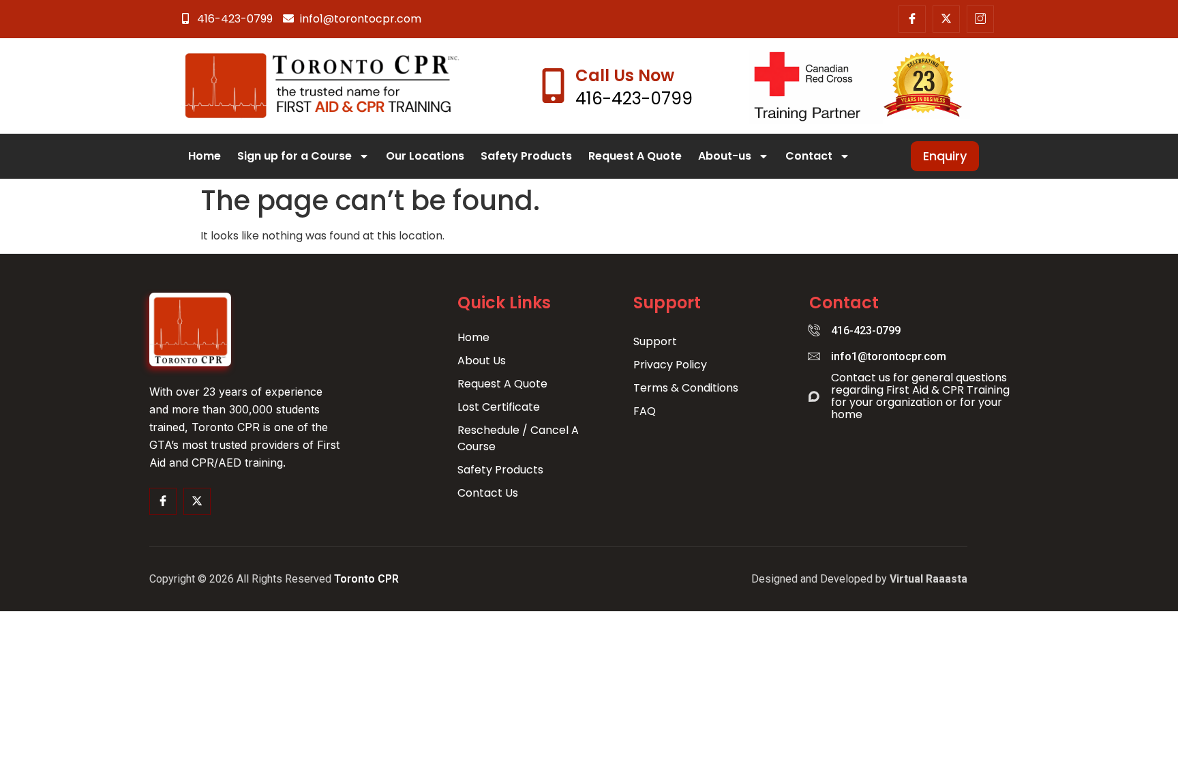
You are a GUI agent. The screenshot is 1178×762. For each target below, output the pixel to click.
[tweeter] (197, 501)
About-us (724, 156)
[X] (946, 19)
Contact (808, 156)
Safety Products (526, 156)
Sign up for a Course (294, 156)
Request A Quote (635, 156)
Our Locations (425, 156)
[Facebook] (912, 19)
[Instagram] (980, 19)
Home (204, 156)
